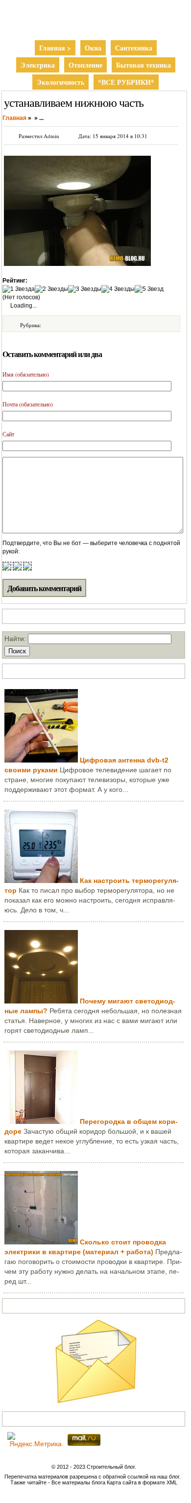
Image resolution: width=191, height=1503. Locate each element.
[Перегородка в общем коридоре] (41, 1121)
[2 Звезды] (51, 289)
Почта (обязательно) (27, 404)
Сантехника (133, 48)
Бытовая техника (143, 65)
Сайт (8, 434)
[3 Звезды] (84, 289)
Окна (93, 48)
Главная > (55, 48)
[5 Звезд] (149, 289)
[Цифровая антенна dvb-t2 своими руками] (41, 760)
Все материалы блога (78, 1482)
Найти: (15, 639)
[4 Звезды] (118, 289)
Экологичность (60, 82)
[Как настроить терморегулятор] (41, 880)
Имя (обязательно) (25, 374)
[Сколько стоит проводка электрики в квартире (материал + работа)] (41, 1242)
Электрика (38, 65)
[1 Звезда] (18, 289)
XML (172, 1482)
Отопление (85, 65)
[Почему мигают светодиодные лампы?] (41, 1001)
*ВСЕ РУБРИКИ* (126, 82)
